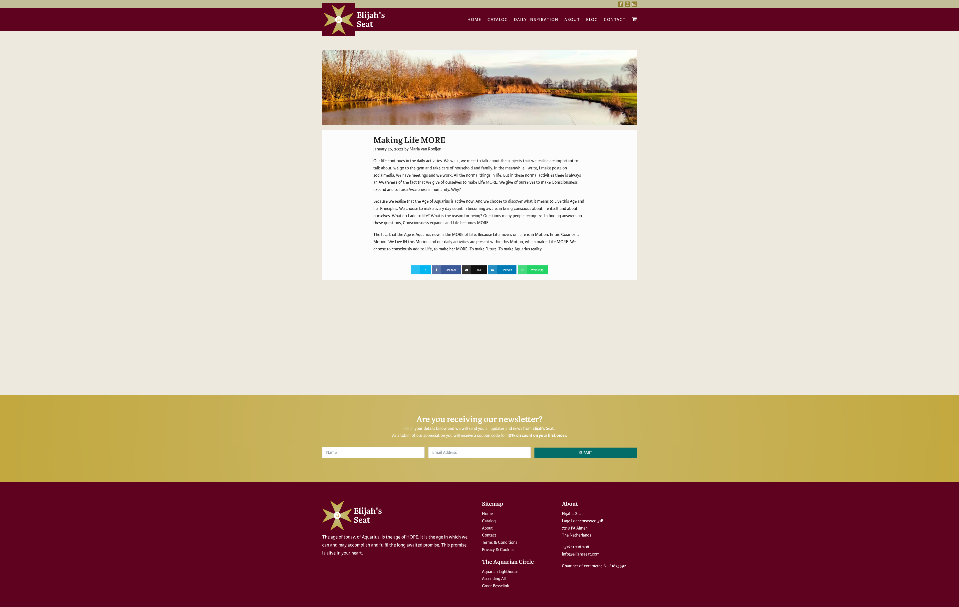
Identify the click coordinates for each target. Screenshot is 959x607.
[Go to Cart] (634, 20)
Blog (592, 19)
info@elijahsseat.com (581, 554)
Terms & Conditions (499, 542)
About (572, 19)
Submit (585, 453)
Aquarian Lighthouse (500, 571)
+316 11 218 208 (575, 547)
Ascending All (494, 578)
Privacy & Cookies (498, 549)
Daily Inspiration (536, 19)
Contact (615, 19)
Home (474, 19)
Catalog (497, 19)
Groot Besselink (495, 586)
